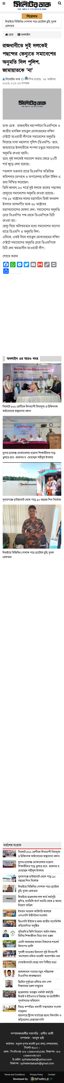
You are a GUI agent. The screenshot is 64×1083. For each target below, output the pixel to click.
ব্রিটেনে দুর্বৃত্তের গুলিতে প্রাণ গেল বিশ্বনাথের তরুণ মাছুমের (34, 984)
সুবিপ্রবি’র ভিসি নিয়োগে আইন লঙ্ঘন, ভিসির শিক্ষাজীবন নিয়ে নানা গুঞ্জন (37, 934)
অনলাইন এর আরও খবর (22, 358)
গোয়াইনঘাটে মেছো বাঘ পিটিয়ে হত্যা (37, 962)
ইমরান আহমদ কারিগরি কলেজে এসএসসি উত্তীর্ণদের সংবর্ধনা (34, 913)
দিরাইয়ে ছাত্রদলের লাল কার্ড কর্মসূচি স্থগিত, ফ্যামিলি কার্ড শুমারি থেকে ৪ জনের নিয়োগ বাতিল (39, 901)
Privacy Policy (36, 1074)
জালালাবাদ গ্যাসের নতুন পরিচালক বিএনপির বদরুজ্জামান (36, 974)
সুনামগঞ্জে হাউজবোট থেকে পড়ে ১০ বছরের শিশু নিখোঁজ (32, 500)
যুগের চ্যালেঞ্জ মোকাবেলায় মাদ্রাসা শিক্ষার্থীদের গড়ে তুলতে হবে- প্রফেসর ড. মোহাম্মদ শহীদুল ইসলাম (39, 866)
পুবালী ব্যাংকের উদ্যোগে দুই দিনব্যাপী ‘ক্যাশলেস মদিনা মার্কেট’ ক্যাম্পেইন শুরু (39, 954)
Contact (51, 1074)
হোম (10, 35)
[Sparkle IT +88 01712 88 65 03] (41, 1079)
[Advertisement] (32, 318)
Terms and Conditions (14, 1074)
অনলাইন (25, 35)
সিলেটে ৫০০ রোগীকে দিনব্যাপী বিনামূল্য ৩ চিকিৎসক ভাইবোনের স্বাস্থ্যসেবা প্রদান (39, 854)
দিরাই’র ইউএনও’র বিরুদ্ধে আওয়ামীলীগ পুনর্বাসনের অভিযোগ (39, 996)
